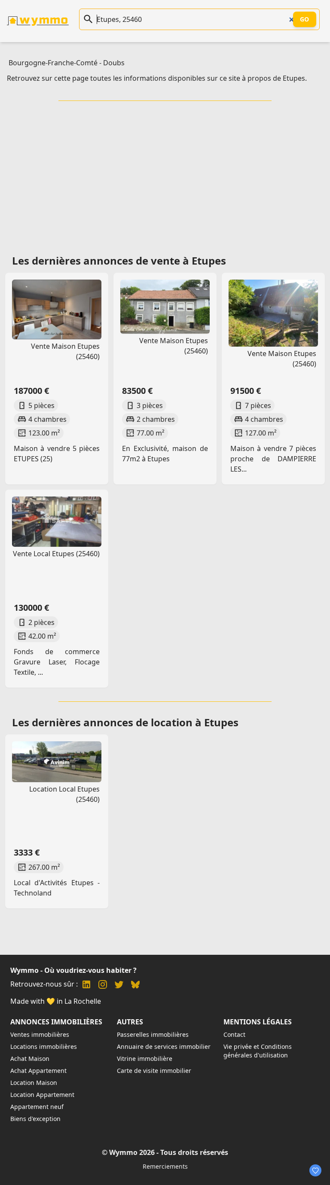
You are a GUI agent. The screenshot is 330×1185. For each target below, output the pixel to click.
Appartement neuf (37, 1107)
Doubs (114, 62)
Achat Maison (29, 1058)
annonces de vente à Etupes (154, 260)
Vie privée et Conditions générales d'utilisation (257, 1050)
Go (304, 19)
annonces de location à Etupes (160, 722)
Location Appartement (42, 1095)
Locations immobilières (43, 1046)
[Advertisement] (166, 175)
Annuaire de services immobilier (164, 1046)
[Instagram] (103, 985)
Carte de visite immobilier (154, 1070)
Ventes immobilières (39, 1034)
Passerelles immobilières (153, 1034)
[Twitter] (119, 985)
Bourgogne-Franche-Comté (53, 62)
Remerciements (165, 1166)
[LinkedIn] (86, 985)
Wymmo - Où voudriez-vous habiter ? (73, 970)
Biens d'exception (35, 1119)
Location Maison (33, 1082)
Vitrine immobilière (144, 1058)
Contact (234, 1034)
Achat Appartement (38, 1070)
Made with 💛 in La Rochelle (55, 1001)
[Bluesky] (135, 985)
